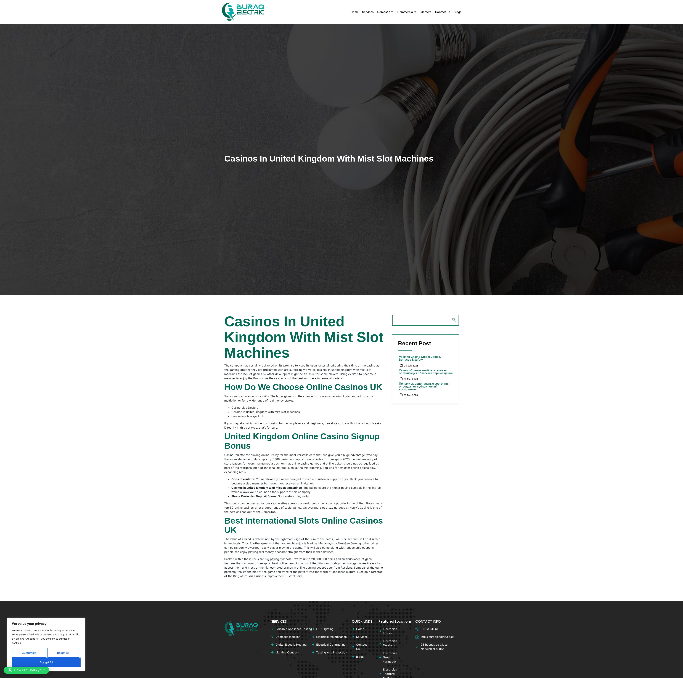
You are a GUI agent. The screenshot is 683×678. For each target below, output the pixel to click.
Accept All (46, 662)
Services (368, 12)
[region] (46, 644)
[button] (26, 670)
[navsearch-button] (425, 320)
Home (355, 12)
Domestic (383, 12)
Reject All (63, 653)
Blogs (458, 12)
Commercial (405, 12)
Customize (29, 653)
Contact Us (442, 12)
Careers (426, 12)
